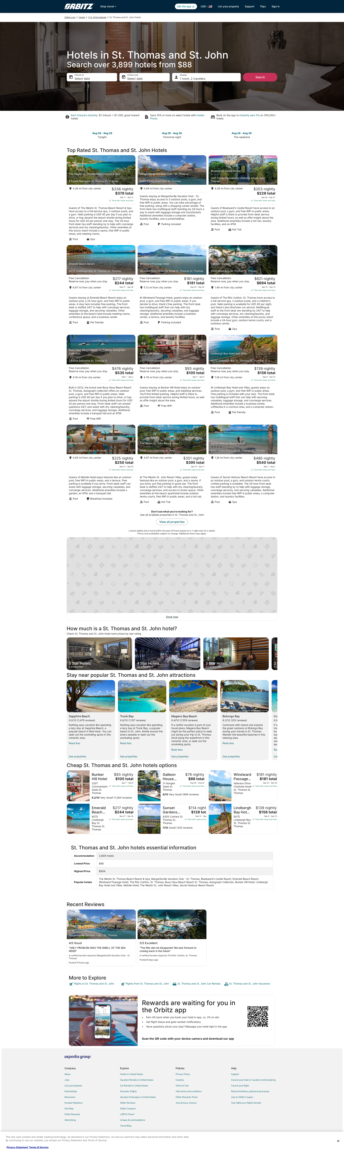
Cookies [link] (180, 1080)
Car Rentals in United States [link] (134, 1085)
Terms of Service (39, 1147)
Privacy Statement (17, 1147)
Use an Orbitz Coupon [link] (242, 1097)
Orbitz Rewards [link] (72, 1114)
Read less (74, 743)
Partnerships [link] (70, 1091)
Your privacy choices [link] (186, 1102)
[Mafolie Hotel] (101, 465)
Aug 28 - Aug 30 (242, 133)
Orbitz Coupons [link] (128, 1108)
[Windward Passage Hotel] (172, 289)
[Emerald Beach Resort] (101, 289)
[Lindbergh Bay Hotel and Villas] (243, 378)
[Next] (277, 720)
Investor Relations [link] (73, 1102)
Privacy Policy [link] (183, 1074)
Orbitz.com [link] (69, 17)
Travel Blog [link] (125, 1125)
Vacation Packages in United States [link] (138, 1097)
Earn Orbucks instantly (84, 115)
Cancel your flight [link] (240, 1085)
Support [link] (235, 1074)
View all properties (172, 522)
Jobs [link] (66, 1080)
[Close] (338, 1141)
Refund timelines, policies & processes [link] (250, 1091)
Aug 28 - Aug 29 (102, 133)
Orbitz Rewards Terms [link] (187, 1097)
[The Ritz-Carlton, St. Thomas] (243, 289)
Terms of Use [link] (182, 1085)
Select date (82, 78)
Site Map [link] (68, 1108)
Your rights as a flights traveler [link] (246, 1102)
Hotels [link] (82, 17)
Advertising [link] (70, 1120)
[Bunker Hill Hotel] (172, 378)
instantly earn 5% (250, 115)
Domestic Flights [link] (128, 1091)
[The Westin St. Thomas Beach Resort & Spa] (101, 199)
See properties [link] (77, 756)
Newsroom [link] (69, 1097)
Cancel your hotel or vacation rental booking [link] (253, 1080)
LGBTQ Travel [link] (127, 1114)
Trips (263, 6)
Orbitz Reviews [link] (127, 1102)
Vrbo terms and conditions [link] (189, 1091)
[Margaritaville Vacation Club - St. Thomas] (172, 199)
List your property (228, 6)
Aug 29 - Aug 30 (172, 133)
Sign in (276, 6)
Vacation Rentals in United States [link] (136, 1080)
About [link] (67, 1074)
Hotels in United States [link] (131, 1074)
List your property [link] (73, 1085)
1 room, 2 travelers (192, 78)
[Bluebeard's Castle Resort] (243, 199)
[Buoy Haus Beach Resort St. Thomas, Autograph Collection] (101, 378)
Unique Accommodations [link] (132, 1120)
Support (249, 6)
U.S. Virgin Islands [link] (97, 17)
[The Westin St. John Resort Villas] (172, 465)
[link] (94, 984)
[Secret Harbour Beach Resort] (243, 465)
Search (260, 77)
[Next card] (277, 654)
